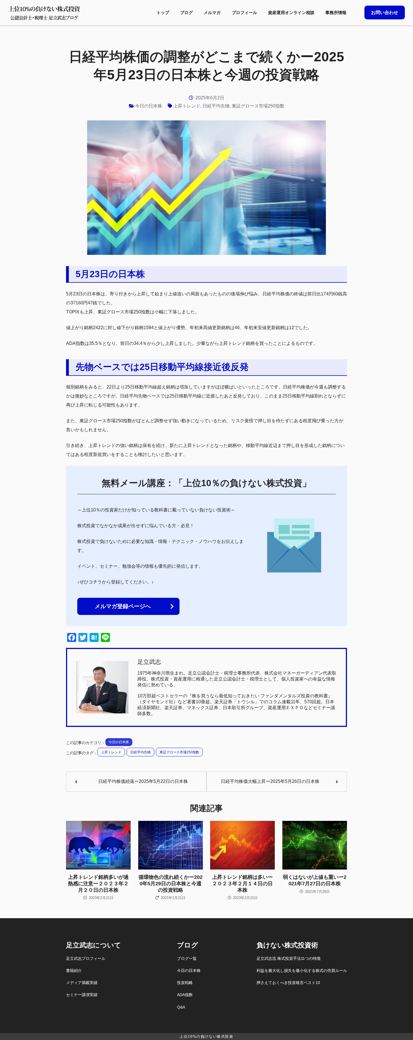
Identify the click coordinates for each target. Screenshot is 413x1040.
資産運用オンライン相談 (291, 12)
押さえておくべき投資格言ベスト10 (288, 982)
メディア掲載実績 (81, 982)
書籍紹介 (74, 970)
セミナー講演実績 (81, 994)
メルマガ (212, 12)
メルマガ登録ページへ (123, 606)
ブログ (186, 12)
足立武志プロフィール (85, 958)
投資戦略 (185, 982)
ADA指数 (185, 994)
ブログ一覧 (187, 958)
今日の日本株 (148, 106)
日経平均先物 (216, 106)
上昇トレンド (186, 106)
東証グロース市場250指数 (258, 106)
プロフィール (244, 12)
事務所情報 (335, 12)
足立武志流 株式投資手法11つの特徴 (289, 958)
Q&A (181, 1007)
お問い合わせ (384, 12)
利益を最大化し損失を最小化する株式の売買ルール (302, 970)
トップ (162, 12)
